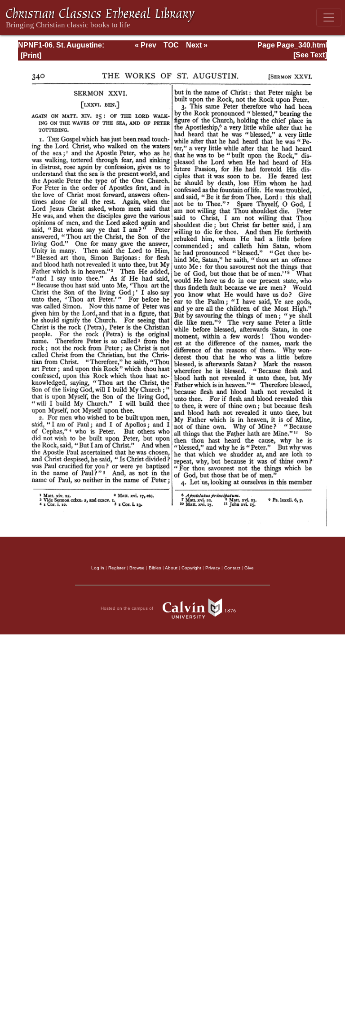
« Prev (145, 45)
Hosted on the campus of (128, 608)
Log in (97, 567)
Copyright (191, 567)
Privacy (212, 567)
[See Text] (310, 55)
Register (116, 567)
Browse (137, 567)
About (171, 567)
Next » (197, 45)
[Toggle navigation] (328, 17)
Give (249, 567)
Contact (232, 567)
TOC (171, 45)
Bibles (155, 567)
